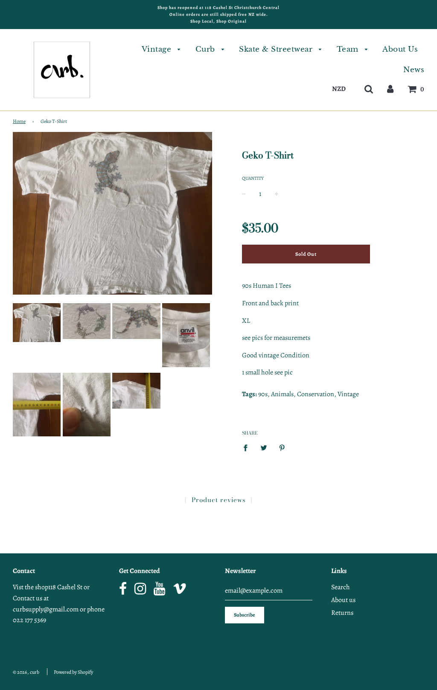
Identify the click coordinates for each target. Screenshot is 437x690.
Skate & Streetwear (277, 49)
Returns (342, 612)
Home (19, 121)
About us (343, 600)
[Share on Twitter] (263, 447)
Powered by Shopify (73, 672)
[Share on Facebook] (248, 447)
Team (349, 49)
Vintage (158, 49)
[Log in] (390, 88)
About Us (400, 49)
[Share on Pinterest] (282, 447)
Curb (206, 49)
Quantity (253, 178)
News (413, 69)
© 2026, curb (26, 672)
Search (340, 587)
